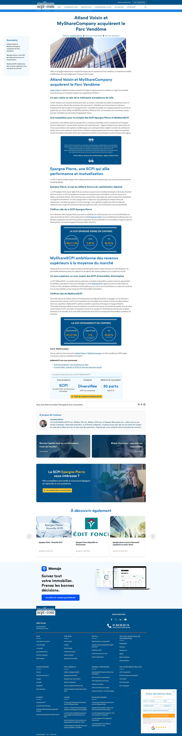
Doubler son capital (97, 684)
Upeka (121, 654)
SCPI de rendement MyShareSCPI (87, 396)
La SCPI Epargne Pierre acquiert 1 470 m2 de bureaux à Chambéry (103, 714)
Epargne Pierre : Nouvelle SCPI (50, 542)
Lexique (38, 679)
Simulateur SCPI (97, 650)
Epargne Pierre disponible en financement (87, 543)
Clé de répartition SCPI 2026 (100, 681)
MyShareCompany (95, 353)
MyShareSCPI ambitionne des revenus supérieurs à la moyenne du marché (17, 66)
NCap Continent (68, 655)
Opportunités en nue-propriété (101, 641)
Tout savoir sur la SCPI (43, 641)
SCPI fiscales (40, 658)
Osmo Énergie (68, 648)
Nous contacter (40, 689)
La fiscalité (39, 648)
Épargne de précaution (70, 675)
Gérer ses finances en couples (100, 687)
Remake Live (123, 650)
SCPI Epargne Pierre (94, 217)
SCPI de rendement (42, 655)
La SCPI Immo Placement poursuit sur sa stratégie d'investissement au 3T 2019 (75, 715)
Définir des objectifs (70, 682)
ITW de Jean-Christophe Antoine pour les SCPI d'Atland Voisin (75, 703)
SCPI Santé (122, 679)
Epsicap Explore (124, 660)
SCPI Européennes (124, 672)
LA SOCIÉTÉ (131, 7)
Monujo (38, 672)
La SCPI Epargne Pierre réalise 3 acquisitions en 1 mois (101, 724)
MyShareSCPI (97, 284)
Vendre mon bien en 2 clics (99, 653)
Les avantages (40, 645)
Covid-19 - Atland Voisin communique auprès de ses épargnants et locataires (75, 708)
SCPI (59, 7)
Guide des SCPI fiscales (43, 706)
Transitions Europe (69, 652)
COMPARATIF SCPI (71, 7)
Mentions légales (40, 734)
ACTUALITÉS (119, 7)
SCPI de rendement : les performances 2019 (71, 365)
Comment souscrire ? (42, 675)
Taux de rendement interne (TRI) (73, 686)
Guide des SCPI (40, 702)
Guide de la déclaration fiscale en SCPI (47, 714)
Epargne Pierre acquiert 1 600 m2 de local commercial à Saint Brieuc (102, 708)
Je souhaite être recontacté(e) (58, 490)
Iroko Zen (122, 647)
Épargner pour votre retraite (72, 679)
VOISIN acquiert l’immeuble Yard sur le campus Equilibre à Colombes (75, 726)
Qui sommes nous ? (42, 652)
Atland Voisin (55, 90)
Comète (66, 645)
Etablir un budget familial (71, 672)
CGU (47, 734)
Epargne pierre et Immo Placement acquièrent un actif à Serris (126, 543)
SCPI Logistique (124, 686)
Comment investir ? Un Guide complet (103, 691)
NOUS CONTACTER (124, 2)
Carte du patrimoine (98, 657)
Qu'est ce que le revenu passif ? (101, 677)
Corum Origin (68, 641)
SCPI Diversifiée (124, 682)
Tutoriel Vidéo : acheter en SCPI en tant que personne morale (78, 367)
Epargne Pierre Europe (70, 658)
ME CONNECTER (139, 2)
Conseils (38, 682)
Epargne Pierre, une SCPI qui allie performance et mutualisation (16, 57)
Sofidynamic (123, 643)
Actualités (39, 686)
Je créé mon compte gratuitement (61, 598)
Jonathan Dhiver (76, 36)
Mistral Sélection (124, 657)
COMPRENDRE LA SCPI (103, 7)
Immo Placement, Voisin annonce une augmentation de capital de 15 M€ (75, 721)
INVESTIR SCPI (86, 7)
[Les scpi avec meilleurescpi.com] (45, 4)
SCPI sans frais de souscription (128, 675)
